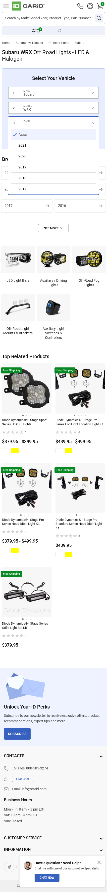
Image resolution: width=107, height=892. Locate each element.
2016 (62, 206)
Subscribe (17, 734)
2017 (8, 206)
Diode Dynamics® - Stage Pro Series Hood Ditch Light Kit (23, 522)
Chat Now (47, 877)
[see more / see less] (53, 228)
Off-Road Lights (59, 43)
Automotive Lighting (29, 43)
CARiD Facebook (9, 867)
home (6, 43)
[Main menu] (6, 6)
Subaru (79, 43)
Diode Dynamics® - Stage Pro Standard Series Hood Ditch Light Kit (78, 524)
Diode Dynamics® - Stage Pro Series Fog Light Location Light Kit (79, 422)
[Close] (99, 862)
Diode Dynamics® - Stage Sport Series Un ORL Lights (24, 422)
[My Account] (90, 6)
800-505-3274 (37, 768)
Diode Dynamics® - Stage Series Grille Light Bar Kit (25, 626)
